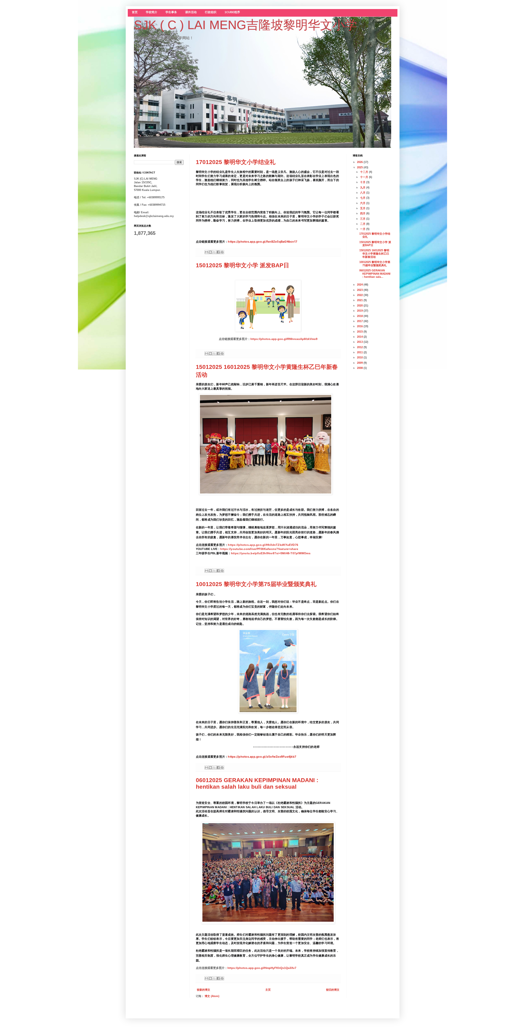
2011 (360, 352)
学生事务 (171, 12)
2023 (360, 289)
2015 (360, 331)
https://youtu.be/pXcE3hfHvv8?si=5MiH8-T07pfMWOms (270, 553)
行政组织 (210, 12)
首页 (135, 12)
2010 (360, 357)
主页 (268, 989)
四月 (363, 213)
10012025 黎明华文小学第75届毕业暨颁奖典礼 (256, 584)
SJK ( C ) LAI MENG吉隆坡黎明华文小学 (245, 25)
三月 (363, 218)
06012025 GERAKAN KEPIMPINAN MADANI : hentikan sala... (374, 273)
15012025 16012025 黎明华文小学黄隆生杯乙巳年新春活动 (374, 253)
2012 (360, 347)
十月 (363, 182)
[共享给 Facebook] (218, 252)
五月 (363, 208)
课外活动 (191, 12)
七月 (363, 197)
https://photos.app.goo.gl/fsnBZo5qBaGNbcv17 (262, 241)
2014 (360, 336)
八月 (363, 192)
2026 (360, 162)
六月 (363, 203)
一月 (363, 229)
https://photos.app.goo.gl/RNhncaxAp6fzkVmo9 (283, 339)
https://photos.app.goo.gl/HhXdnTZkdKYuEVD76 (263, 544)
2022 (360, 295)
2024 (360, 284)
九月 (363, 187)
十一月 (364, 177)
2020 (360, 305)
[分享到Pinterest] (222, 252)
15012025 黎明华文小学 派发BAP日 (242, 265)
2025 (360, 167)
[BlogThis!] (210, 252)
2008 (360, 367)
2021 (360, 300)
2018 (360, 316)
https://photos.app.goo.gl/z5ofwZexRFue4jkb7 (262, 756)
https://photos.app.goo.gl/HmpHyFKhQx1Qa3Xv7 (261, 968)
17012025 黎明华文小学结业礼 (235, 162)
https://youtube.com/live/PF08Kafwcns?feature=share (259, 549)
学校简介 (151, 12)
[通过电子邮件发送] (206, 252)
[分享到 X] (214, 252)
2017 (360, 321)
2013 (360, 341)
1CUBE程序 (232, 12)
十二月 (364, 171)
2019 (360, 310)
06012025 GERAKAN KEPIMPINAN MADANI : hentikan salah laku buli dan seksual (257, 783)
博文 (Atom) (212, 996)
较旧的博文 (332, 989)
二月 (363, 223)
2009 (360, 362)
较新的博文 (203, 989)
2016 (360, 326)
